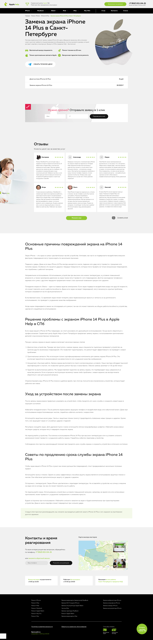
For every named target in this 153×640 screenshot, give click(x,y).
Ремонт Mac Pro (36, 613)
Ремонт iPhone (36, 600)
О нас (103, 10)
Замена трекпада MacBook (69, 611)
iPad (64, 10)
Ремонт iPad (35, 605)
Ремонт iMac (35, 603)
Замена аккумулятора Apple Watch (72, 605)
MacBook (40, 10)
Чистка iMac (65, 608)
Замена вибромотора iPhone (112, 600)
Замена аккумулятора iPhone (112, 608)
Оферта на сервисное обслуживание (73, 626)
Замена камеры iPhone (110, 605)
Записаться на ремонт (115, 4)
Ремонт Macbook (36, 608)
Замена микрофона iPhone (111, 603)
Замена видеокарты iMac (69, 616)
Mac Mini (87, 10)
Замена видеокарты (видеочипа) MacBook (74, 600)
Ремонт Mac (35, 616)
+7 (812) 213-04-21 (137, 3)
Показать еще (76, 218)
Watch (53, 10)
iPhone (27, 10)
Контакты (114, 10)
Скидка (142, 629)
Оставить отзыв (122, 217)
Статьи (125, 10)
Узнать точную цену (43, 64)
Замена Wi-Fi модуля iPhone (70, 603)
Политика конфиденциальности (42, 626)
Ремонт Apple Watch (37, 611)
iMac (75, 10)
